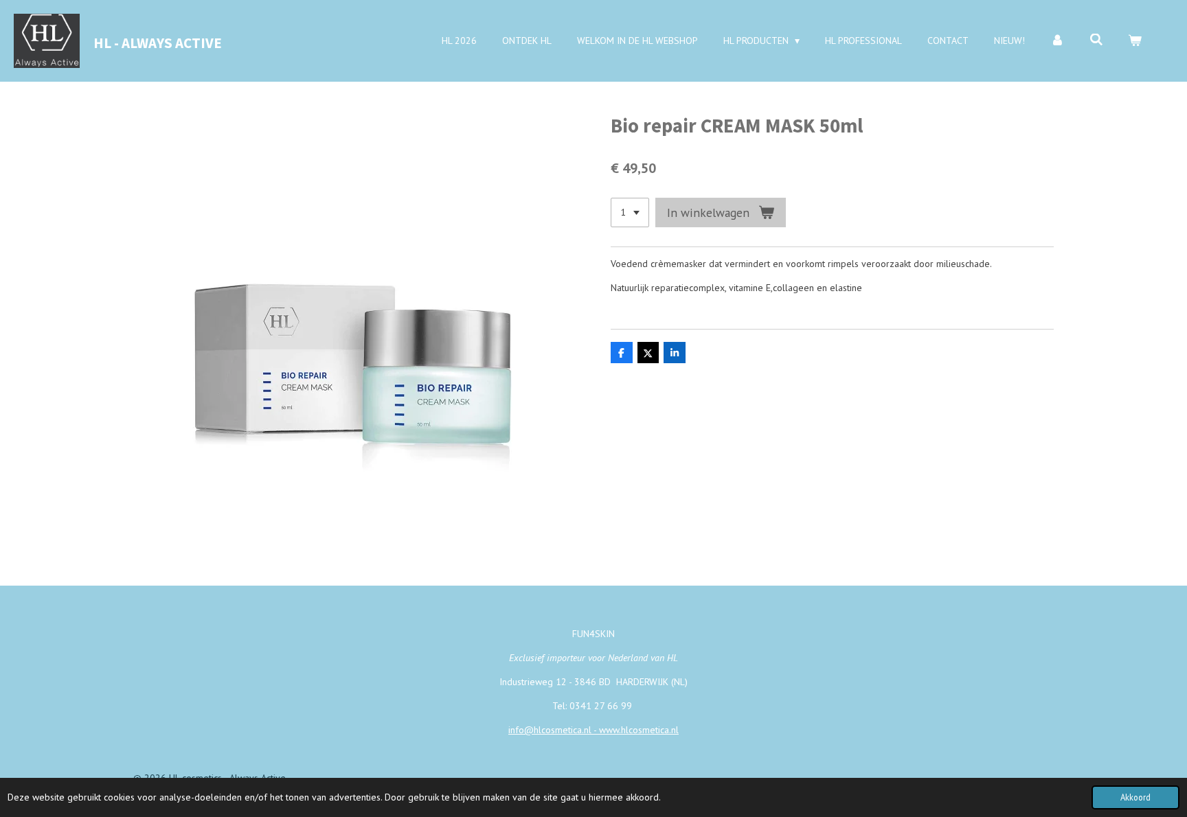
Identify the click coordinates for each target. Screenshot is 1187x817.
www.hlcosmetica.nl (639, 730)
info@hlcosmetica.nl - (553, 730)
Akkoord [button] (1135, 797)
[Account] (1057, 41)
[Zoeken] (1096, 40)
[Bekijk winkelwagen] (1134, 41)
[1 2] (630, 213)
